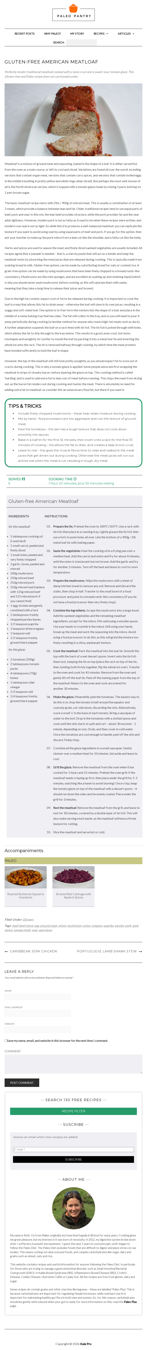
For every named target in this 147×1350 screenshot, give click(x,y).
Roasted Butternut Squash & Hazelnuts (25, 895)
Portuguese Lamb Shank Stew (107, 951)
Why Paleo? (52, 33)
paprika (109, 925)
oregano (96, 925)
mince (62, 925)
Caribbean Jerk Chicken (33, 951)
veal (34, 930)
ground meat (48, 925)
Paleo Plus (130, 1301)
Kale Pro (85, 1344)
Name (8, 990)
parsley (119, 925)
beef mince (26, 925)
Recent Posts (25, 33)
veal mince (45, 930)
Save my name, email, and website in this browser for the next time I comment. (57, 1040)
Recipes (99, 33)
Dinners (28, 919)
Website (10, 1024)
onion (86, 925)
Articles (124, 33)
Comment (13, 1051)
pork (128, 925)
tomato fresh (22, 930)
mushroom (74, 925)
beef (15, 925)
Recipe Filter (73, 1111)
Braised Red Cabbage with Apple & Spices (73, 895)
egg (36, 925)
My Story (77, 33)
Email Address (14, 1007)
